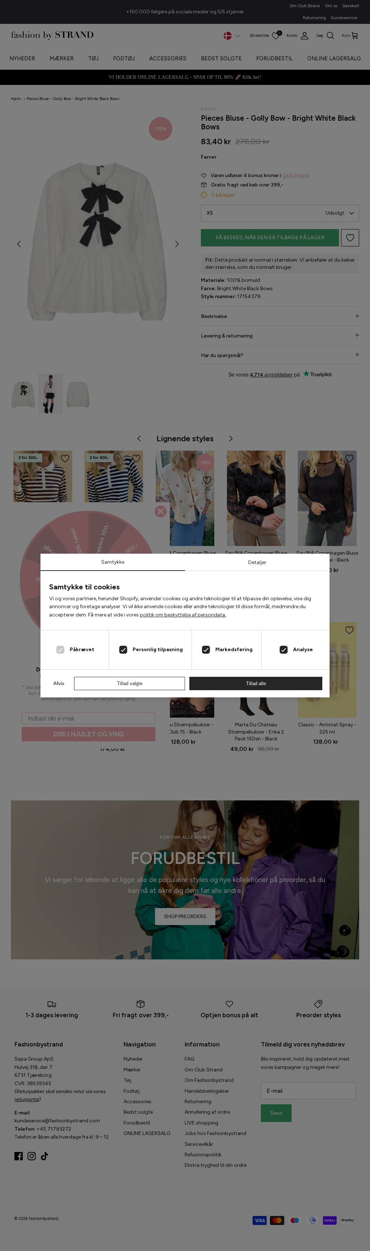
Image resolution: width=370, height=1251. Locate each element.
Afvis (58, 683)
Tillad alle (256, 683)
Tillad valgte (129, 683)
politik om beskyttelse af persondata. (183, 615)
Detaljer (257, 562)
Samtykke (112, 562)
